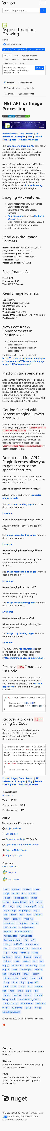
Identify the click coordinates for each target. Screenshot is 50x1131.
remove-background (29, 999)
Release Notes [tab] (27, 94)
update (15, 889)
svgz (36, 910)
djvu (15, 982)
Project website (13, 828)
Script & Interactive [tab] (30, 59)
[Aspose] (5, 872)
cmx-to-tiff (15, 973)
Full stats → (7, 795)
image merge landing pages (21, 535)
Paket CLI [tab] (15, 59)
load (6, 889)
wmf (12, 990)
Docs (21, 133)
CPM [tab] (6, 59)
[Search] (43, 10)
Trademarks (21, 1119)
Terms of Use (36, 1112)
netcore (25, 952)
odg (33, 978)
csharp (7, 961)
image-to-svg (19, 902)
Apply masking (16, 215)
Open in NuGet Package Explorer (22, 844)
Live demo (7, 513)
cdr (34, 961)
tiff (5, 914)
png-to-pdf (30, 906)
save (37, 889)
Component (32, 944)
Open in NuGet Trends (17, 850)
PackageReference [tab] (29, 55)
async (37, 956)
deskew (16, 918)
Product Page (9, 133)
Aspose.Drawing (33, 185)
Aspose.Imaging (23, 931)
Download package (15, 839)
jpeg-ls (28, 995)
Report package (14, 855)
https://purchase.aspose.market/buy (23, 657)
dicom (36, 973)
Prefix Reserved (14, 44)
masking (28, 918)
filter (6, 918)
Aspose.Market (27, 648)
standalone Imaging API (21, 145)
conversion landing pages (20, 504)
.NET (6, 952)
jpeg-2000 (33, 982)
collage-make (26, 927)
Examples (20, 136)
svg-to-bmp (10, 910)
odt (40, 978)
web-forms (26, 1003)
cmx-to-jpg (26, 969)
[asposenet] (5, 879)
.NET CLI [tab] (7, 55)
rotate (32, 893)
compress (9, 923)
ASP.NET (18, 944)
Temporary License (28, 139)
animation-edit (21, 948)
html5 (13, 914)
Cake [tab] (22, 63)
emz (14, 986)
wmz (20, 990)
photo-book (10, 927)
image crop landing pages (20, 633)
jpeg (11, 906)
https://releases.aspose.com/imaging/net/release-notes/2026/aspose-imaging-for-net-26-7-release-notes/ (23, 361)
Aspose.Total (10, 935)
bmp (22, 986)
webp (24, 978)
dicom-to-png (11, 978)
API (33, 940)
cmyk (26, 973)
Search (38, 136)
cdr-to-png (31, 965)
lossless (17, 995)
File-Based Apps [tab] (10, 63)
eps (29, 914)
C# (26, 940)
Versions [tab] (10, 94)
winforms (17, 1007)
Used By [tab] (30, 88)
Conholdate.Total (12, 940)
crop (6, 893)
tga (21, 914)
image (7, 897)
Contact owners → (10, 866)
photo (7, 948)
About (25, 1112)
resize (15, 893)
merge (34, 923)
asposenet (13, 879)
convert (27, 889)
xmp (28, 990)
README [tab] (10, 82)
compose (22, 923)
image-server (20, 897)
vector (26, 961)
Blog (30, 136)
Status (6, 1061)
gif (31, 902)
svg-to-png (24, 910)
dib (36, 990)
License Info (12, 833)
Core (14, 952)
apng (6, 995)
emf (6, 986)
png (19, 906)
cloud (28, 1007)
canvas (38, 914)
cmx (15, 969)
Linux (17, 956)
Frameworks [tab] (26, 82)
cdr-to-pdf (17, 965)
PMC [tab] (16, 55)
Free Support (9, 139)
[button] (39, 68)
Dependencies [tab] (13, 88)
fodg (6, 982)
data (17, 961)
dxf (29, 986)
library (7, 944)
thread (27, 956)
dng (23, 982)
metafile (36, 948)
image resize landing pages (21, 602)
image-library (10, 1003)
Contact (7, 1048)
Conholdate (26, 935)
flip (23, 893)
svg (41, 906)
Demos (29, 133)
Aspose (12, 872)
